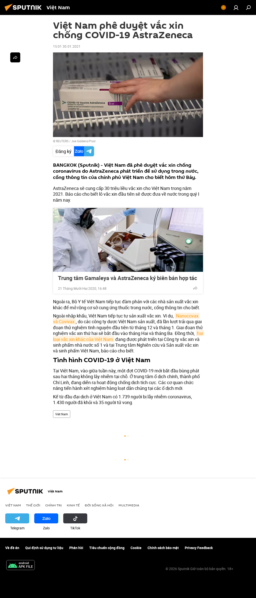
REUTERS (62, 141)
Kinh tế (73, 505)
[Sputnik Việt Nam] (24, 11)
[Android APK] (21, 565)
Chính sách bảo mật (163, 547)
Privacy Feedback (199, 547)
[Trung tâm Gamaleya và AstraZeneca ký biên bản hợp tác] (128, 240)
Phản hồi (76, 547)
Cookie (136, 547)
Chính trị (53, 505)
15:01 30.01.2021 (66, 46)
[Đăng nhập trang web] (236, 7)
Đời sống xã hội (99, 505)
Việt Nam (61, 414)
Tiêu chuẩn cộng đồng (106, 547)
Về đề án (12, 547)
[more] (195, 288)
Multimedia (128, 505)
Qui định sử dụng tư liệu (44, 547)
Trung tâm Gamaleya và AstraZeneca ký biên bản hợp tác (127, 278)
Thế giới (33, 505)
